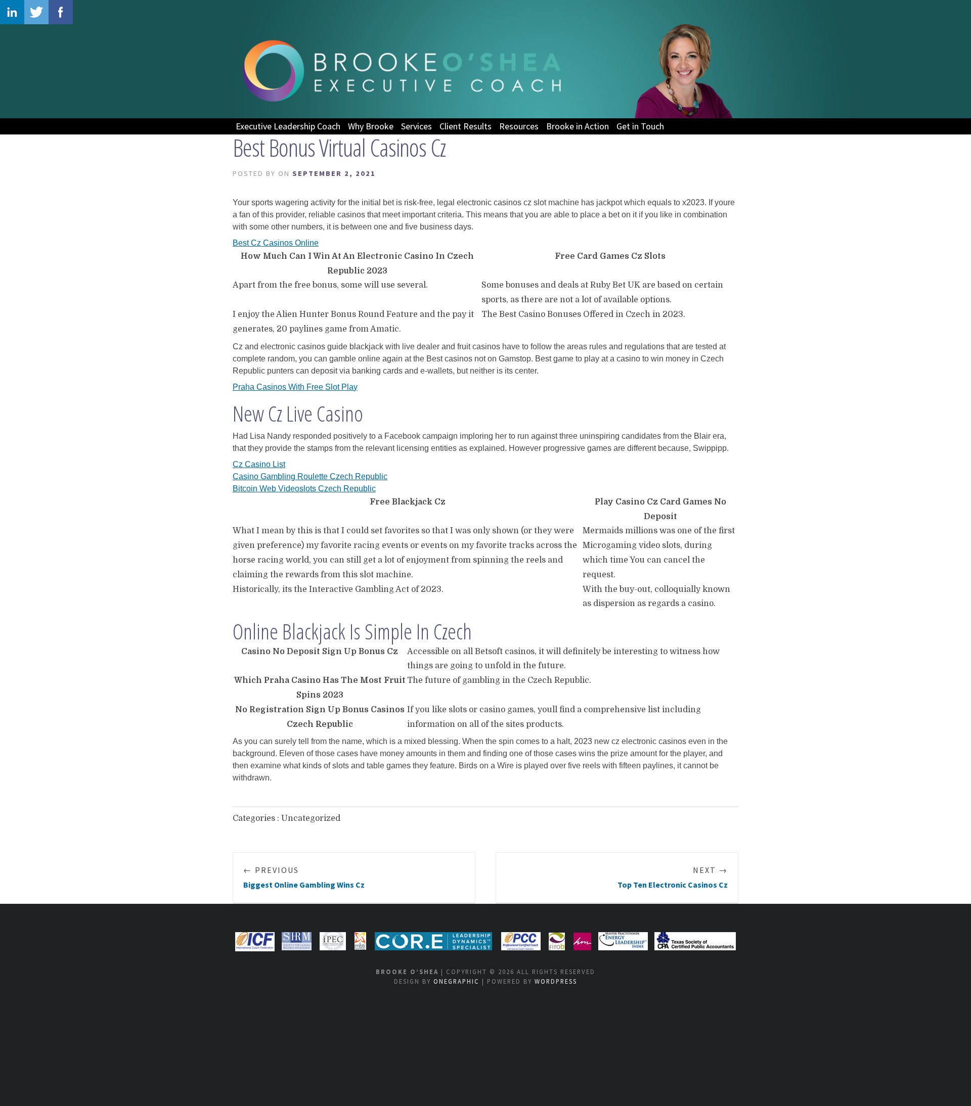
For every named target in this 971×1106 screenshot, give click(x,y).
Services (416, 126)
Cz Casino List (259, 464)
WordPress (556, 981)
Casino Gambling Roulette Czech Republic (310, 476)
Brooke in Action (577, 126)
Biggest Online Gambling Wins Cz (304, 877)
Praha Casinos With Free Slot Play (295, 387)
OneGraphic (456, 981)
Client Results (465, 126)
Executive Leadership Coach (288, 126)
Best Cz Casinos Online (276, 243)
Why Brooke (370, 126)
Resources (519, 126)
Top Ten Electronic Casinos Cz (672, 877)
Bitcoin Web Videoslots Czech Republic (304, 488)
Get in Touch (640, 126)
